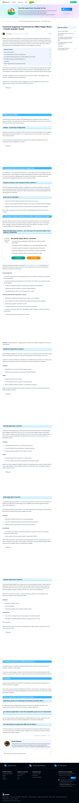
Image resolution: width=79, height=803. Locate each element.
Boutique (4, 775)
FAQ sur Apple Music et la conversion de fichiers (14, 63)
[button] (73, 2)
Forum (18, 777)
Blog (18, 779)
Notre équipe (35, 775)
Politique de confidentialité (65, 784)
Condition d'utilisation (32, 796)
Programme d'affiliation (36, 777)
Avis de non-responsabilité (15, 796)
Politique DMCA (24, 796)
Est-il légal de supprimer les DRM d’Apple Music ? (15, 59)
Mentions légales (5, 796)
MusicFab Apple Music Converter (32, 265)
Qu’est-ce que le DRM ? (9, 52)
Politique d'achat (52, 796)
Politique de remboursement (61, 796)
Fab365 (3, 777)
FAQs (26, 2)
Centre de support (21, 773)
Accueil (3, 21)
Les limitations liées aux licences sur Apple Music (15, 54)
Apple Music (15, 21)
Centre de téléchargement (7, 773)
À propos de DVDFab (36, 773)
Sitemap (16, 798)
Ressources (20, 2)
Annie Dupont (9, 33)
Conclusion (6, 61)
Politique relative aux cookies (8, 798)
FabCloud (4, 779)
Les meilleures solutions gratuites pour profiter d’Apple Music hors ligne (19, 56)
